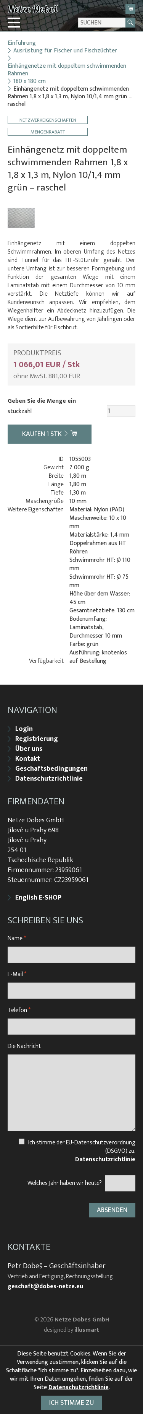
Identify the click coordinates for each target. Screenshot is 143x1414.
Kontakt (27, 759)
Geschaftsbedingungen (51, 769)
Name (17, 938)
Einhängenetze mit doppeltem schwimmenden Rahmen (67, 70)
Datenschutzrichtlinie (49, 778)
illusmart (86, 1330)
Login (24, 729)
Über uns (28, 749)
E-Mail (17, 974)
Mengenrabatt (48, 132)
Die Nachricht (24, 1046)
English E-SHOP (38, 897)
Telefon (19, 1010)
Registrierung (36, 739)
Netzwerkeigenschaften (47, 120)
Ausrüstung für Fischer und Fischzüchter (65, 51)
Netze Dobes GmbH (82, 1320)
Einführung (22, 43)
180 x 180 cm (29, 81)
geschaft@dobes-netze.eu (45, 1286)
